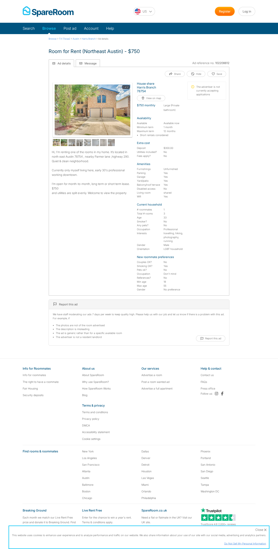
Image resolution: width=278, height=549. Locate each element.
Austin (85, 477)
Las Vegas (147, 477)
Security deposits (33, 395)
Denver (145, 458)
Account (91, 28)
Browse (49, 28)
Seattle (205, 477)
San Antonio (208, 464)
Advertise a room (151, 375)
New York (88, 451)
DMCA (86, 425)
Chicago (87, 498)
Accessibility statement (96, 432)
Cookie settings (91, 438)
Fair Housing (30, 388)
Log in (247, 11)
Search (29, 28)
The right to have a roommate (41, 381)
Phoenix (205, 451)
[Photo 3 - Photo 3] (64, 142)
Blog (84, 395)
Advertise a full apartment (156, 388)
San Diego (207, 471)
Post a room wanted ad (155, 381)
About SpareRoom (93, 375)
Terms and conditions (95, 412)
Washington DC (210, 491)
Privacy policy (90, 418)
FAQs (204, 381)
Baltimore (87, 484)
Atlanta (86, 471)
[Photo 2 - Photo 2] (56, 142)
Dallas (145, 451)
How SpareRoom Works (96, 388)
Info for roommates (34, 375)
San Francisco (90, 464)
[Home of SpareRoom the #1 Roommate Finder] (48, 11)
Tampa (205, 484)
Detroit (145, 464)
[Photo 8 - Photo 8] (103, 142)
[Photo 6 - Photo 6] (87, 142)
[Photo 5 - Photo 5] (79, 142)
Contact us (207, 375)
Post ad (70, 28)
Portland (206, 458)
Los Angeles (89, 458)
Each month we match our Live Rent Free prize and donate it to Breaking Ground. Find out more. (49, 522)
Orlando (146, 491)
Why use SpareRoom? (95, 381)
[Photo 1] (92, 110)
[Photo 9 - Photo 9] (111, 142)
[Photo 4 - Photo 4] (72, 142)
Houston (146, 471)
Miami (145, 484)
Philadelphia (148, 498)
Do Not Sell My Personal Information (245, 543)
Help (110, 28)
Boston (86, 491)
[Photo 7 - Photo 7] (95, 142)
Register (225, 11)
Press (208, 388)
